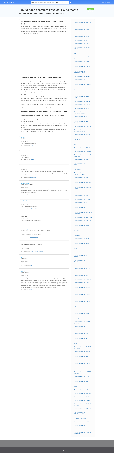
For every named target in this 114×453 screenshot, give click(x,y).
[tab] (44, 138)
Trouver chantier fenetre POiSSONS (82, 192)
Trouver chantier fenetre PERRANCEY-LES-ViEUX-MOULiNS (82, 433)
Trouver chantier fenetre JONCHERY (82, 134)
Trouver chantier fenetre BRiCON (81, 360)
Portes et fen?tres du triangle (36, 251)
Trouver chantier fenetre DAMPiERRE (82, 356)
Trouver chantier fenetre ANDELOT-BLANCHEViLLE (82, 138)
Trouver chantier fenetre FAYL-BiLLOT (82, 101)
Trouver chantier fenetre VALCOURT (82, 268)
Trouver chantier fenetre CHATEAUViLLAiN (79, 80)
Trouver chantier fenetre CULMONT (82, 265)
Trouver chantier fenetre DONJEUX (82, 363)
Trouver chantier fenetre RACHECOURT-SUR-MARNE (79, 173)
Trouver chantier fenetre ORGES (81, 313)
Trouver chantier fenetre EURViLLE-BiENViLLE (82, 67)
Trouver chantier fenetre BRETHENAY (82, 393)
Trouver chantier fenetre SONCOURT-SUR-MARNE (82, 404)
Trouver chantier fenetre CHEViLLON (82, 104)
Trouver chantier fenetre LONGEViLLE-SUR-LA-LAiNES (82, 347)
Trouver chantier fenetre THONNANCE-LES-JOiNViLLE (83, 155)
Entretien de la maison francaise (37, 223)
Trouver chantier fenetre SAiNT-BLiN (82, 408)
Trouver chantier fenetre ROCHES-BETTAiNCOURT (82, 234)
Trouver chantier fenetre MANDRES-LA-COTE (83, 305)
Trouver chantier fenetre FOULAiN (81, 195)
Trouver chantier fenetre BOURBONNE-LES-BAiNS (83, 48)
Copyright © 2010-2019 (46, 450)
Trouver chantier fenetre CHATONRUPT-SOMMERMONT (80, 417)
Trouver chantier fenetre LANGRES (82, 29)
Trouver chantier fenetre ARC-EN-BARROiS (81, 164)
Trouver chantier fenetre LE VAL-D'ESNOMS (81, 334)
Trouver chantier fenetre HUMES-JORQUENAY (81, 229)
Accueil (21, 7)
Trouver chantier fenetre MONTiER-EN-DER (83, 57)
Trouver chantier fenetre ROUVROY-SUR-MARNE (82, 322)
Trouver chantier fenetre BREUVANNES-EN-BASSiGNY (83, 213)
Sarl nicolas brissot (34, 208)
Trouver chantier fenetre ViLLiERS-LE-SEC (82, 239)
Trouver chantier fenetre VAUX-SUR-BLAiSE (82, 352)
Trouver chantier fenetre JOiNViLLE (82, 36)
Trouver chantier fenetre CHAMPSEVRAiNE (79, 168)
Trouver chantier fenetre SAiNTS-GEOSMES (81, 122)
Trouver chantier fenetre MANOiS (81, 309)
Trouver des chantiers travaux (31, 7)
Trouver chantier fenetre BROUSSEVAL (82, 199)
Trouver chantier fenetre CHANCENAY (82, 126)
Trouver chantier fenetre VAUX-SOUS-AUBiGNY (82, 188)
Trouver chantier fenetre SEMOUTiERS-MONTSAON (83, 143)
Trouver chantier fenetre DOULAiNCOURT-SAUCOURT (80, 130)
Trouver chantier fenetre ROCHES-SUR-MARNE (83, 247)
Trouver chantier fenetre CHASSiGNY (82, 429)
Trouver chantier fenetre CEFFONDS (82, 243)
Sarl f (31, 265)
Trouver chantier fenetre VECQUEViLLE (82, 251)
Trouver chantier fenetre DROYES (81, 396)
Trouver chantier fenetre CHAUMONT (82, 26)
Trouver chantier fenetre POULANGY (82, 326)
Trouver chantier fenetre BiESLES (81, 108)
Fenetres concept (34, 194)
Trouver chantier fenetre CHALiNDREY (82, 43)
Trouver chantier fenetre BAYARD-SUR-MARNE (82, 97)
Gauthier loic (33, 177)
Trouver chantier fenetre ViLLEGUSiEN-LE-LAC (83, 183)
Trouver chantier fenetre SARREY (81, 381)
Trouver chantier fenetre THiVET (81, 421)
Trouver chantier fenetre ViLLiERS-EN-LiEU (82, 88)
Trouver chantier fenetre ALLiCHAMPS (82, 400)
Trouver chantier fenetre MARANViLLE (82, 287)
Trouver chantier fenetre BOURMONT (82, 294)
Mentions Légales (62, 450)
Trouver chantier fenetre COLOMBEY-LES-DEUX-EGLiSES (82, 221)
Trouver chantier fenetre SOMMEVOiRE (83, 217)
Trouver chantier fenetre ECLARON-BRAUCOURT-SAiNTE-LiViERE (82, 62)
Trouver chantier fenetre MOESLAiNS (82, 279)
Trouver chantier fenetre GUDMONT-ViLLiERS (82, 342)
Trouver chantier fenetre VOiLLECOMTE (83, 298)
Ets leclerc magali (34, 237)
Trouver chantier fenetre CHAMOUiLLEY (83, 151)
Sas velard (32, 145)
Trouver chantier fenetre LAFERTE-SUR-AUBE (83, 377)
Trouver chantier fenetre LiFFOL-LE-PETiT (82, 367)
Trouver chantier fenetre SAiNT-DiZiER (82, 22)
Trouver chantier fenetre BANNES (81, 338)
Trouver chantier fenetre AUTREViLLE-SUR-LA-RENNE (82, 283)
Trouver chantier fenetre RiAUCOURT (82, 291)
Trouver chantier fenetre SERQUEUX (82, 272)
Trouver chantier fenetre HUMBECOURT (79, 208)
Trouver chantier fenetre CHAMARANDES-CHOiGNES (80, 112)
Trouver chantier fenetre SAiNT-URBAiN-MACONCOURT (81, 178)
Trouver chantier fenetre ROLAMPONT (82, 84)
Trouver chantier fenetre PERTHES (81, 225)
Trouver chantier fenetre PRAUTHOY (82, 275)
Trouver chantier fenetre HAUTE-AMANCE (81, 117)
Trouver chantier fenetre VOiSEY (81, 330)
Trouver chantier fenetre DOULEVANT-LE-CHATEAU (82, 317)
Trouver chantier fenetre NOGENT (81, 33)
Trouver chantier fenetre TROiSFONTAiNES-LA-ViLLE (79, 413)
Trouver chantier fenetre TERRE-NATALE (81, 385)
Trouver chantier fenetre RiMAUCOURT (83, 159)
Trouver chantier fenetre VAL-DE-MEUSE (81, 52)
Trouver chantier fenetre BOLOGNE (82, 76)
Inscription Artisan (106, 2)
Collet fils (32, 289)
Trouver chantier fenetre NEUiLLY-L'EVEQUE (82, 256)
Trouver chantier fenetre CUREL (81, 389)
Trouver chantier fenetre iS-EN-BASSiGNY (81, 261)
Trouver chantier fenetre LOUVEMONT (82, 147)
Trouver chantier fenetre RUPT (81, 425)
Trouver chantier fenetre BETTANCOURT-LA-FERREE (79, 72)
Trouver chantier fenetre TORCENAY (82, 301)
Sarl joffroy (32, 159)
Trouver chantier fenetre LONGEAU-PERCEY (82, 203)
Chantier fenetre (8, 2)
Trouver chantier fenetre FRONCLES (82, 92)
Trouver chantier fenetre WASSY (81, 40)
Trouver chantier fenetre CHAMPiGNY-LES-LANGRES (82, 372)
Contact (69, 450)
